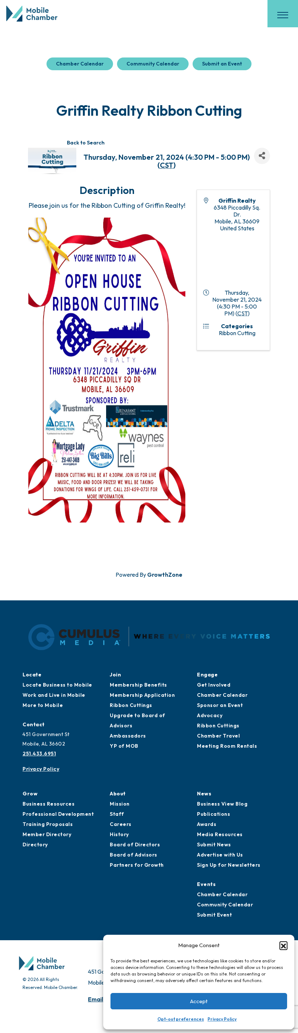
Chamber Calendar (80, 63)
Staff (117, 814)
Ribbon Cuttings (131, 705)
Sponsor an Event (220, 705)
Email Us (99, 999)
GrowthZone (164, 574)
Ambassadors (128, 735)
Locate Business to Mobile (57, 685)
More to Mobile (43, 705)
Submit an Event (222, 63)
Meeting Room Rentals (227, 746)
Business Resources (48, 803)
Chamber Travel (218, 735)
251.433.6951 (39, 753)
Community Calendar (152, 63)
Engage (207, 674)
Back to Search (86, 142)
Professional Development (58, 814)
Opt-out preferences (180, 1019)
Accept (199, 1001)
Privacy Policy (222, 1019)
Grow (30, 793)
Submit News (214, 844)
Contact (34, 724)
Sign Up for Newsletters (229, 865)
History (119, 834)
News (204, 793)
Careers (121, 824)
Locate (32, 674)
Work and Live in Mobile (54, 695)
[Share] (262, 156)
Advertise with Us (220, 854)
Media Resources (220, 834)
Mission (120, 803)
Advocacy (209, 715)
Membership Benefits (138, 685)
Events (206, 884)
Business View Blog (222, 803)
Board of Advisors (133, 854)
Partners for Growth (137, 865)
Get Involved (213, 685)
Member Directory (47, 834)
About (118, 793)
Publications (213, 814)
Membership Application (142, 695)
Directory (35, 844)
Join (115, 674)
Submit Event (214, 914)
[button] (283, 945)
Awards (206, 824)
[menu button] (283, 15)
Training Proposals (48, 824)
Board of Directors (135, 844)
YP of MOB (124, 746)
